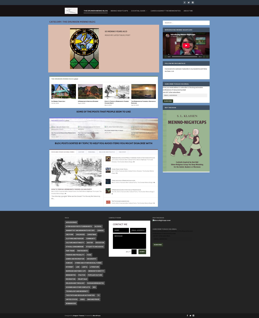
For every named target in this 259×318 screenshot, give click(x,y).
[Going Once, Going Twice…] (108, 170)
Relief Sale (82, 279)
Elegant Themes (78, 315)
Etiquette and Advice (94, 246)
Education (100, 242)
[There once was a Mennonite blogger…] (108, 181)
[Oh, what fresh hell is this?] (117, 127)
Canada (100, 230)
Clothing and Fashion (74, 238)
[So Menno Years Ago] (63, 91)
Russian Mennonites (95, 283)
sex (94, 287)
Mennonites (71, 275)
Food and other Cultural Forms (67, 191)
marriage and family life (76, 271)
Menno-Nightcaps (119, 11)
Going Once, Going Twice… (120, 169)
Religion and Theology (75, 283)
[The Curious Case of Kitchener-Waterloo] (90, 128)
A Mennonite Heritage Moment (88, 101)
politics (81, 275)
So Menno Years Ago (58, 101)
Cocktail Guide (138, 11)
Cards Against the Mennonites (166, 11)
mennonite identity (96, 271)
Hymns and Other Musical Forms (88, 263)
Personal (114, 162)
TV (98, 295)
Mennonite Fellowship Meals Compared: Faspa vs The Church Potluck (133, 157)
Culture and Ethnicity (75, 242)
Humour (69, 263)
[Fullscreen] (207, 57)
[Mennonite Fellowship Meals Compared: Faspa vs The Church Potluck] (108, 158)
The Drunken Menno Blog (96, 11)
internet (69, 267)
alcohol (98, 226)
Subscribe (168, 101)
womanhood (71, 303)
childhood (80, 234)
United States (71, 299)
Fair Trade (70, 251)
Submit (142, 251)
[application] (186, 45)
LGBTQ (84, 267)
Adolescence (71, 222)
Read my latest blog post (117, 35)
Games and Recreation (75, 259)
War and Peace (93, 299)
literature (94, 267)
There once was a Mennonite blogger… (124, 180)
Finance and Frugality (75, 255)
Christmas (91, 234)
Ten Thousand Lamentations (120, 201)
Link (172, 71)
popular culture (95, 275)
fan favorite (82, 251)
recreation (70, 279)
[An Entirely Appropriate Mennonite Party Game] (143, 128)
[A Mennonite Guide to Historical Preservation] (108, 190)
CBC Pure (69, 234)
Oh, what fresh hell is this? (114, 130)
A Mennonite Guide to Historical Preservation (126, 190)
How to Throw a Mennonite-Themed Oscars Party (71, 189)
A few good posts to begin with (79, 226)
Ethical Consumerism (74, 246)
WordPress (96, 315)
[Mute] (204, 57)
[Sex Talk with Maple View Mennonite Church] (63, 128)
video (82, 299)
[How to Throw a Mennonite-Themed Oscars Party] (117, 91)
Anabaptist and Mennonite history (80, 230)
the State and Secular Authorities (80, 295)
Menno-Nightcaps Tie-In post (90, 191)
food (89, 255)
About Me (188, 11)
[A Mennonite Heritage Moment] (90, 91)
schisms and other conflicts (78, 287)
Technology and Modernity (77, 291)
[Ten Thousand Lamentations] (108, 202)
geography (91, 259)
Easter (90, 242)
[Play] (165, 57)
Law (77, 267)
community (90, 238)
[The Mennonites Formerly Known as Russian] (143, 91)
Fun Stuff (79, 191)
